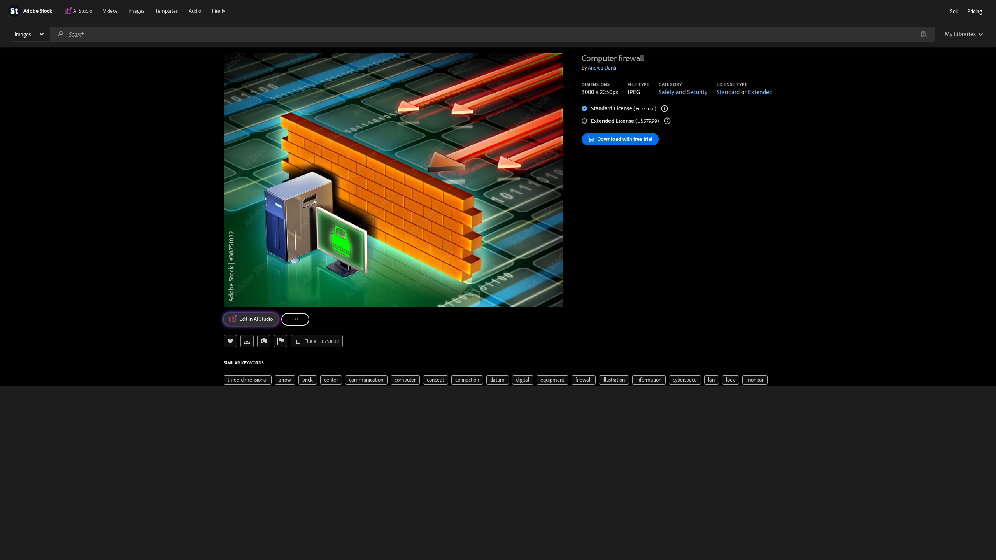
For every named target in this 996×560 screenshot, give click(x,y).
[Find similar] (923, 34)
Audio (195, 10)
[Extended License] (667, 121)
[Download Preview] (247, 341)
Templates (166, 10)
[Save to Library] (230, 341)
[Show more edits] (295, 319)
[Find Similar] (263, 341)
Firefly (218, 10)
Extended (760, 92)
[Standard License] (664, 108)
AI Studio (82, 10)
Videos (110, 10)
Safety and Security (683, 92)
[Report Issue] (280, 341)
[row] (248, 380)
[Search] (60, 34)
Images (136, 10)
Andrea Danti (602, 67)
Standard (728, 92)
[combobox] (492, 34)
